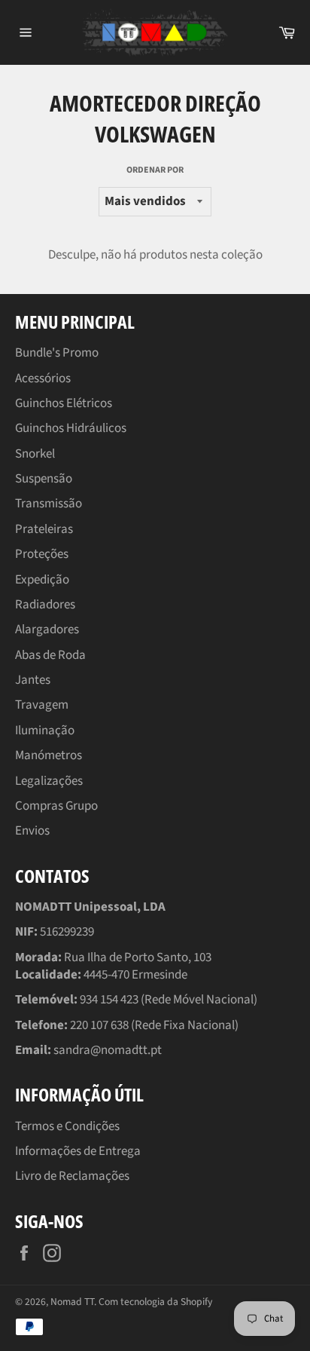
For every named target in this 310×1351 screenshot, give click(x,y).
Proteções (41, 554)
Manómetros (48, 755)
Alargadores (47, 629)
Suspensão (43, 479)
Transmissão (48, 504)
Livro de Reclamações (72, 1176)
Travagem (41, 705)
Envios (32, 831)
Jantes (32, 680)
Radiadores (45, 605)
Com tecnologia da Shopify (155, 1301)
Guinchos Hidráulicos (70, 428)
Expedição (42, 580)
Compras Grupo (56, 806)
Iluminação (44, 730)
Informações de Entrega (78, 1151)
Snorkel (35, 454)
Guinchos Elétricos (63, 403)
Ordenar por (155, 170)
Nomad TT (72, 1301)
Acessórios (43, 378)
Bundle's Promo (57, 353)
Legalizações (49, 781)
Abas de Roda (50, 655)
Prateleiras (44, 529)
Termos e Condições (67, 1126)
